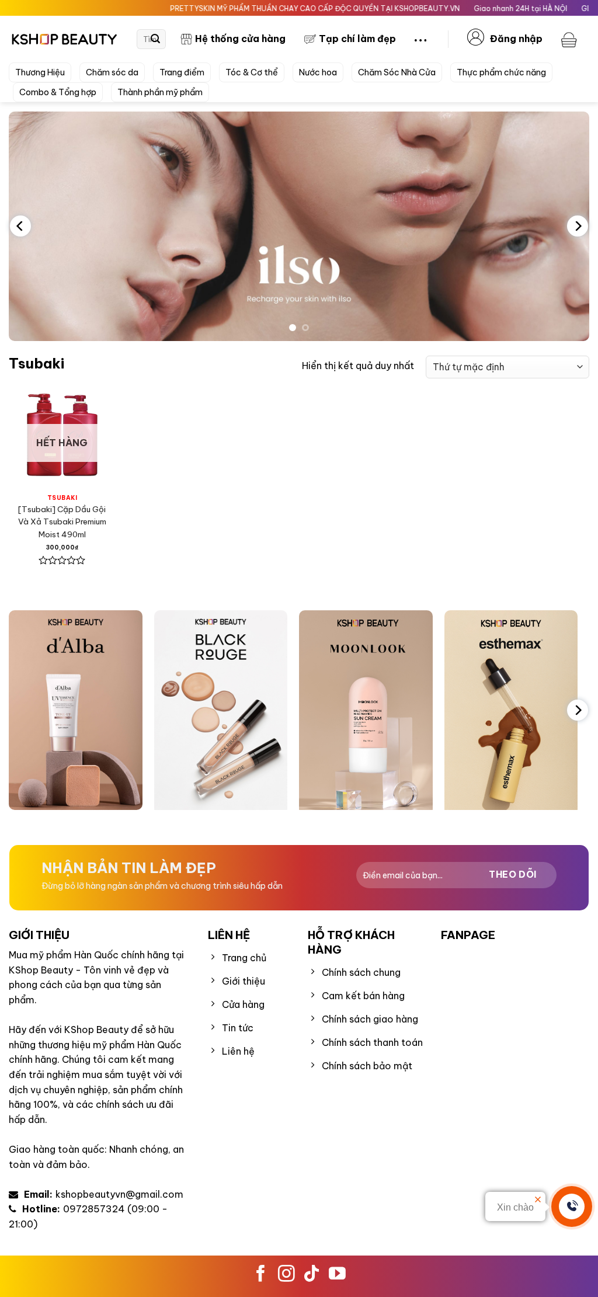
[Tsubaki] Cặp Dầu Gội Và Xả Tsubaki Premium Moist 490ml (62, 521)
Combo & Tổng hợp (57, 92)
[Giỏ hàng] (570, 39)
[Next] (577, 226)
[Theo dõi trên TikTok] (311, 1279)
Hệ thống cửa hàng (240, 38)
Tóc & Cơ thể (251, 72)
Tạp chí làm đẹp (357, 38)
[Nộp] (155, 39)
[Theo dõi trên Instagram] (286, 1279)
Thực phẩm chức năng (501, 72)
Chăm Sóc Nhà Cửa (397, 72)
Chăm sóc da (112, 72)
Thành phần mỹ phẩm (160, 92)
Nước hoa (318, 72)
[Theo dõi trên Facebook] (260, 1279)
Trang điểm (181, 72)
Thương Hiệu (40, 72)
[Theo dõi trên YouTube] (337, 1279)
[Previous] (20, 226)
